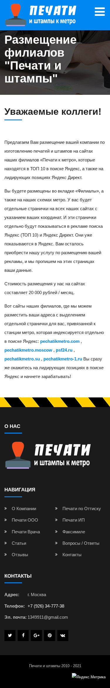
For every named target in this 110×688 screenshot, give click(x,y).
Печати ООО (25, 519)
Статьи (19, 543)
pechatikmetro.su (22, 358)
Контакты (72, 554)
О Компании (24, 508)
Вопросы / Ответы (80, 543)
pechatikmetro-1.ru (62, 358)
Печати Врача (26, 531)
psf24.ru (64, 350)
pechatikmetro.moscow (28, 350)
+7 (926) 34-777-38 (46, 605)
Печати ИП (73, 519)
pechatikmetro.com (59, 341)
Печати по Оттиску (81, 508)
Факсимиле (73, 531)
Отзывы (20, 554)
